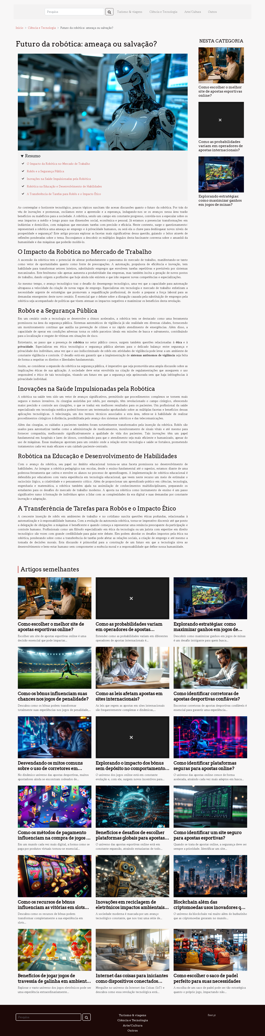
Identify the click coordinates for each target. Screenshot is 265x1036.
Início (19, 28)
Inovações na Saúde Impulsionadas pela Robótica (59, 179)
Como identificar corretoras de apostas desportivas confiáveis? (207, 696)
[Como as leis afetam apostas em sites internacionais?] (132, 667)
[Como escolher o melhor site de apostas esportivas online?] (221, 65)
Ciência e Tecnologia (163, 12)
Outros (212, 12)
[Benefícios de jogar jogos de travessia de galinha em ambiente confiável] (54, 949)
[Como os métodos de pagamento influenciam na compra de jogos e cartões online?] (54, 806)
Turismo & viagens (129, 12)
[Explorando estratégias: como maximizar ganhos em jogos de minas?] (221, 174)
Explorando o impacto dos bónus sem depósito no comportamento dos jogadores (130, 768)
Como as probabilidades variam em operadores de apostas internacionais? (220, 146)
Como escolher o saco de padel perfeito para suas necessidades (207, 978)
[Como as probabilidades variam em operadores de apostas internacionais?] (221, 119)
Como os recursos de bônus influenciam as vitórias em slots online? (51, 907)
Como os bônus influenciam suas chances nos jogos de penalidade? (53, 696)
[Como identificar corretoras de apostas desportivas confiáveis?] (210, 667)
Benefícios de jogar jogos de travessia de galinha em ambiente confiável (53, 981)
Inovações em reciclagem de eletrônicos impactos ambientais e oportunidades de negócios (132, 907)
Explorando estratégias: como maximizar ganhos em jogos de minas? (220, 200)
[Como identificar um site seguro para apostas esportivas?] (210, 806)
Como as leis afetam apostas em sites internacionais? (129, 696)
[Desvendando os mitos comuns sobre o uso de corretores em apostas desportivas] (54, 736)
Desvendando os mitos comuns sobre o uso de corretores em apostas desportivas (50, 768)
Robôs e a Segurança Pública (45, 171)
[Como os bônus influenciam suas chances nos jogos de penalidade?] (54, 667)
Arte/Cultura (192, 12)
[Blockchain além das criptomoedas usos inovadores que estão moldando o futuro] (210, 875)
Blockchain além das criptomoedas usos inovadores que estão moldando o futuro (210, 907)
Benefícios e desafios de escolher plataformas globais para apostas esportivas (130, 838)
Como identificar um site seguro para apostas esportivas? (208, 835)
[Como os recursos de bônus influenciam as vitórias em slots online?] (54, 875)
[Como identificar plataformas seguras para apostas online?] (210, 736)
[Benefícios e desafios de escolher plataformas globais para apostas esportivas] (132, 806)
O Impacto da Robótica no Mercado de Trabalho (58, 163)
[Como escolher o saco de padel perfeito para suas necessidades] (210, 949)
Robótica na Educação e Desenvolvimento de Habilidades (64, 186)
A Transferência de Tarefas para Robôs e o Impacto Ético (64, 194)
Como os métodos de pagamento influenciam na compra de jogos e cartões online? (53, 838)
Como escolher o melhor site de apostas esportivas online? (220, 91)
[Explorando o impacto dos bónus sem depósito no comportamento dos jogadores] (132, 736)
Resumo (32, 156)
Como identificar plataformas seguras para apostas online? (205, 765)
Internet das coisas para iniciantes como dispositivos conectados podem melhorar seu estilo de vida (132, 981)
